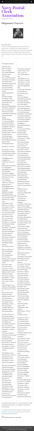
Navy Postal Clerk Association (16, 427)
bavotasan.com (23, 429)
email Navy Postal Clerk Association (10, 411)
